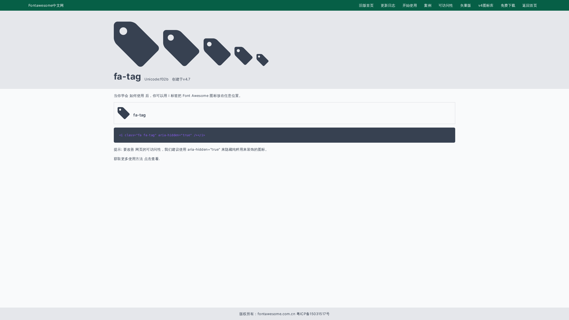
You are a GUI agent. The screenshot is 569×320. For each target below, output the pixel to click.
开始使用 (410, 5)
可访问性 (446, 5)
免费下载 (508, 5)
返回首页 (529, 5)
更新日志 (388, 5)
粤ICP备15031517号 (313, 314)
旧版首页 (366, 5)
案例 (427, 5)
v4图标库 (486, 5)
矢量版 (465, 5)
